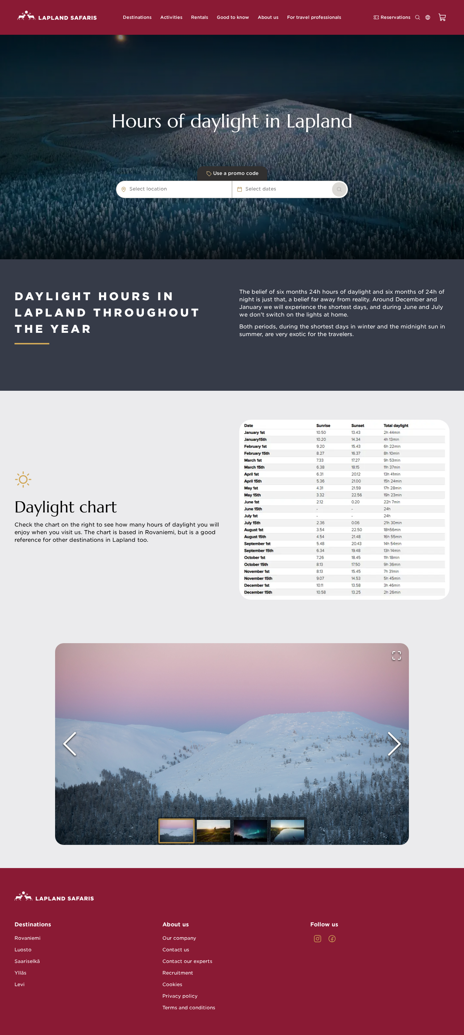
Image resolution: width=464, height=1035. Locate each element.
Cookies (172, 984)
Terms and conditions (188, 1007)
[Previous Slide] (69, 744)
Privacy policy (180, 996)
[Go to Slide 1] (176, 830)
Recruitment (177, 973)
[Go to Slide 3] (250, 830)
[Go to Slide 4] (287, 830)
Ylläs (20, 973)
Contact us (175, 949)
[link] (339, 189)
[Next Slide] (394, 744)
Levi (19, 984)
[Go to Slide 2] (213, 830)
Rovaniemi (27, 938)
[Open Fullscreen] (396, 655)
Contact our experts (187, 961)
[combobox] (170, 189)
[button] (232, 744)
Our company (179, 938)
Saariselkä (27, 961)
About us (175, 924)
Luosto (23, 949)
